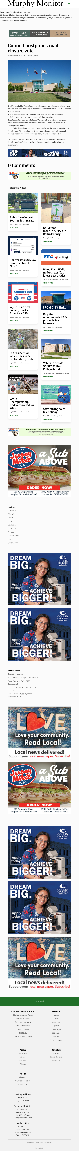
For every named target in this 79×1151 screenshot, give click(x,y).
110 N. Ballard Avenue (23, 1132)
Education (62, 279)
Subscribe (23, 1053)
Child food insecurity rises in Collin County (54, 231)
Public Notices (13, 536)
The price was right (15, 674)
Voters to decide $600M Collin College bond (53, 366)
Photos (23, 1064)
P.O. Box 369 (22, 1098)
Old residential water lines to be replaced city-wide (22, 356)
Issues (22, 1057)
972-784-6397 (22, 1110)
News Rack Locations (22, 1081)
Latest (36, 56)
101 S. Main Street (23, 1115)
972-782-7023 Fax (23, 1112)
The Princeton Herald (22, 1022)
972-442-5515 (23, 1127)
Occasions (12, 528)
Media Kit (56, 1061)
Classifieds (56, 1036)
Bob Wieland (14, 56)
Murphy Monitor (23, 1019)
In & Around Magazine (23, 1036)
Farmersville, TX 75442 (23, 1118)
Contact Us (22, 1084)
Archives (22, 1061)
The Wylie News (22, 1029)
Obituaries (12, 525)
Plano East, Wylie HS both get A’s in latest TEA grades (54, 272)
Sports (10, 539)
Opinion (11, 532)
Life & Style (12, 521)
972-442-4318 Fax (23, 1130)
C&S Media (23, 1033)
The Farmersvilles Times (23, 1015)
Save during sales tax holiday (54, 410)
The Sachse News (23, 1026)
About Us (22, 1077)
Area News (30, 56)
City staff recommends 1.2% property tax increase (55, 318)
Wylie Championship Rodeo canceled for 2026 (22, 403)
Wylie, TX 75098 (22, 1101)
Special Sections (56, 1057)
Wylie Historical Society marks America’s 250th (20, 310)
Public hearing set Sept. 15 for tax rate (22, 219)
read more (14, 228)
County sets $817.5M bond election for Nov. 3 (23, 263)
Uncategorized (13, 543)
